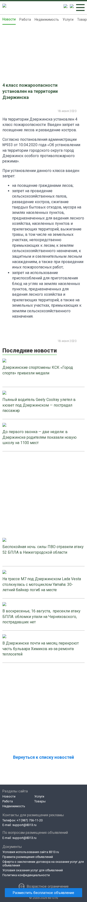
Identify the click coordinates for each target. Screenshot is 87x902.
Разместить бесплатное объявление (43, 893)
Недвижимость (47, 19)
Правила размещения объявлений (27, 857)
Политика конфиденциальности (26, 875)
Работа (25, 19)
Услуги (68, 19)
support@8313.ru (24, 825)
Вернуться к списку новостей (43, 757)
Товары (40, 801)
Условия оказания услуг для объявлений (32, 870)
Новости (9, 19)
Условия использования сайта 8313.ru (30, 852)
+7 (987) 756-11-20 (30, 820)
